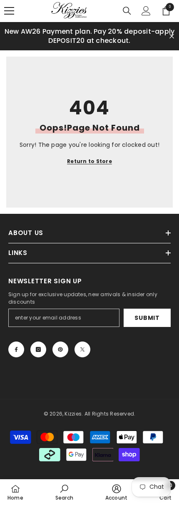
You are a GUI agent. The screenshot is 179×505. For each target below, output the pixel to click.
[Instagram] (38, 349)
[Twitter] (82, 349)
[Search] (127, 11)
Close (172, 36)
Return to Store (89, 161)
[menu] (9, 11)
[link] (64, 492)
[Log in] (146, 10)
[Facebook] (16, 349)
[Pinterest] (60, 349)
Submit (146, 318)
